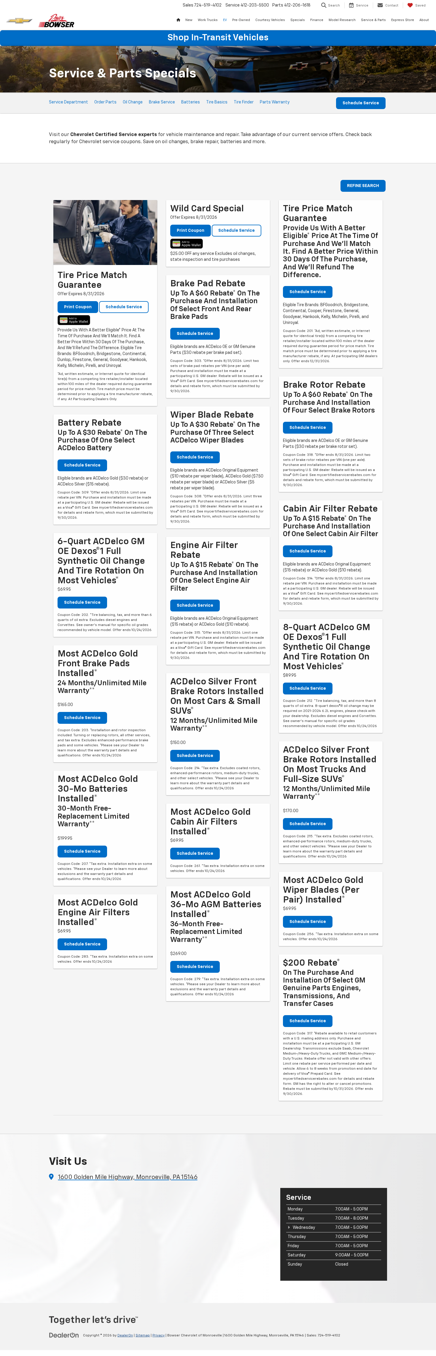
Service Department (68, 102)
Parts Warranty (274, 102)
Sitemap (143, 1335)
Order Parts (105, 102)
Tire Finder (244, 102)
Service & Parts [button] (373, 20)
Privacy (158, 1335)
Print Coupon (78, 307)
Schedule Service (361, 103)
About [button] (424, 20)
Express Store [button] (402, 20)
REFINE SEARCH (363, 186)
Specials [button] (297, 20)
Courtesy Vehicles (270, 20)
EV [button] (225, 20)
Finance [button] (316, 20)
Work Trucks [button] (208, 20)
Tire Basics (216, 102)
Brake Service (162, 102)
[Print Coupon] (105, 232)
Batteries (190, 102)
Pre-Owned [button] (241, 20)
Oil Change (133, 102)
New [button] (188, 20)
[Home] (178, 20)
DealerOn (125, 1335)
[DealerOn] (64, 1335)
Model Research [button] (342, 20)
